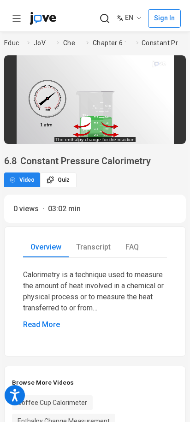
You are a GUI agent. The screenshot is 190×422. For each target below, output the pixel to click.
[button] (177, 64)
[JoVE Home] (43, 18)
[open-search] (104, 18)
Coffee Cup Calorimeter (52, 402)
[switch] (112, 134)
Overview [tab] (45, 247)
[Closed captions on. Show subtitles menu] (170, 134)
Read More (41, 324)
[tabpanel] (95, 300)
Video (27, 180)
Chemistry (73, 43)
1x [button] (153, 134)
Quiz (64, 180)
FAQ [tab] (132, 247)
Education (14, 43)
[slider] (61, 134)
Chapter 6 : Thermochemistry (112, 43)
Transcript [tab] (93, 247)
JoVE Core (43, 43)
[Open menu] (16, 18)
